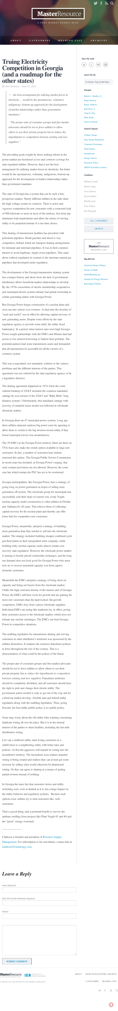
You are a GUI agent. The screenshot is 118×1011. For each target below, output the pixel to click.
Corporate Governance (93, 144)
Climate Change (90, 135)
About (16, 40)
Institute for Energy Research (96, 279)
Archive (98, 228)
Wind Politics (89, 148)
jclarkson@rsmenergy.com (17, 846)
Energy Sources (90, 158)
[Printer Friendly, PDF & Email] (105, 64)
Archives (99, 40)
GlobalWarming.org (92, 274)
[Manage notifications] (111, 1004)
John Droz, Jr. (89, 108)
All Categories (98, 220)
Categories (40, 40)
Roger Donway (90, 100)
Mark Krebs (89, 117)
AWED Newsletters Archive (95, 167)
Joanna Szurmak (90, 121)
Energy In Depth (91, 269)
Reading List (70, 40)
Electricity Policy (91, 162)
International (89, 153)
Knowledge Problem (92, 283)
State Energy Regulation (94, 139)
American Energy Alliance (95, 265)
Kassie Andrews (90, 104)
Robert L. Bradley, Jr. (93, 96)
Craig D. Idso (89, 113)
